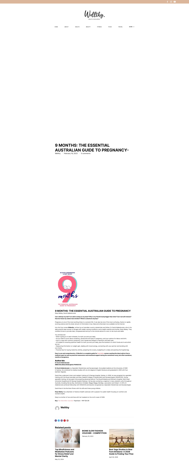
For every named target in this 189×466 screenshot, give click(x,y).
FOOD (110, 27)
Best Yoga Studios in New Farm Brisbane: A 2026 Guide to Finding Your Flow (121, 451)
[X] (59, 420)
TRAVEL (120, 27)
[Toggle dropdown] (133, 26)
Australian (100, 353)
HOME (56, 27)
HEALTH (77, 27)
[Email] (67, 420)
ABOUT (66, 27)
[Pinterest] (64, 420)
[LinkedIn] (62, 420)
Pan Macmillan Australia (65, 400)
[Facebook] (56, 420)
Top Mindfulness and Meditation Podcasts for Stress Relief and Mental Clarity (64, 452)
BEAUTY (88, 27)
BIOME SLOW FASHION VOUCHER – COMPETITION (94, 432)
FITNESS (99, 27)
